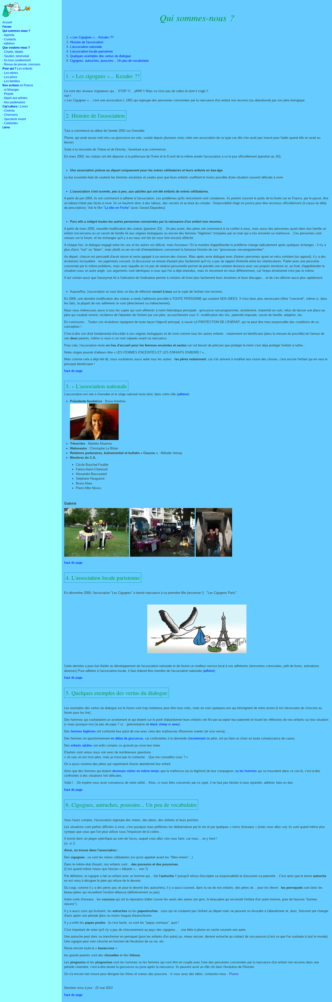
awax (175, 724)
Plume (233, 974)
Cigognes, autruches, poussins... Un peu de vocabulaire (109, 60)
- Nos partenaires (13, 102)
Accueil (7, 22)
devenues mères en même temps (135, 771)
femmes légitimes (83, 731)
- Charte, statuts (12, 51)
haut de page (73, 371)
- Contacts (9, 39)
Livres (15, 106)
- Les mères (10, 72)
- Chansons (10, 114)
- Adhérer (8, 43)
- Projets (7, 93)
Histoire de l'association (86, 42)
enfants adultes (81, 745)
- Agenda (8, 35)
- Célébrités (10, 123)
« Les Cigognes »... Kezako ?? (92, 37)
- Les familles (11, 81)
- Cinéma (8, 110)
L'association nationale (86, 47)
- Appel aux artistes (14, 98)
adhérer (183, 394)
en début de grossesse (127, 738)
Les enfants (17, 68)
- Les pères (9, 77)
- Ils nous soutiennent (16, 60)
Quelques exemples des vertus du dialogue (100, 56)
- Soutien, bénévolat (15, 56)
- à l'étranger (10, 89)
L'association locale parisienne (91, 51)
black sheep (158, 724)
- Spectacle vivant (14, 119)
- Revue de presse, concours (21, 64)
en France (17, 85)
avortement (198, 738)
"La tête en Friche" (117, 208)
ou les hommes (246, 771)
